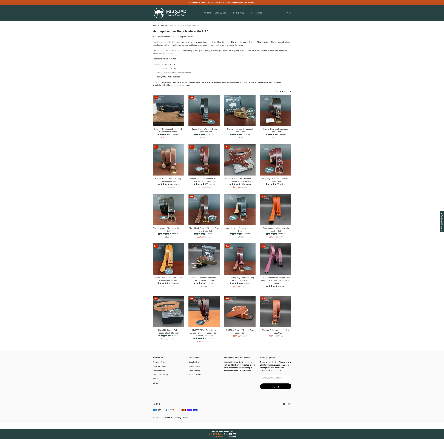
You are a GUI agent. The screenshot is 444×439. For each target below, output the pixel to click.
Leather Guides (159, 370)
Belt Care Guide (159, 366)
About (155, 379)
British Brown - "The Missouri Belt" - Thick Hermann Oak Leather (204, 180)
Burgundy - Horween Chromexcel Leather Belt (276, 180)
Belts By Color (221, 13)
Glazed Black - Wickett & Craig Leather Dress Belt (204, 130)
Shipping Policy (194, 362)
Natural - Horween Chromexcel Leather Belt (240, 130)
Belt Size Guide (159, 362)
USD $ (157, 404)
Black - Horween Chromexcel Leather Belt (168, 229)
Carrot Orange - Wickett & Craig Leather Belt (276, 229)
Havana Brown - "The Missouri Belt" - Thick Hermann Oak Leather (240, 180)
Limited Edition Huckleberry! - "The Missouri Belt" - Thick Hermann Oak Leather (275, 280)
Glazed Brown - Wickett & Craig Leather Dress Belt (168, 180)
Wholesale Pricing (160, 375)
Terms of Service (195, 375)
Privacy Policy (194, 370)
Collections (164, 25)
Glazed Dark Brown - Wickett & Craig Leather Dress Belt (204, 229)
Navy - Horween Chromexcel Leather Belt (240, 229)
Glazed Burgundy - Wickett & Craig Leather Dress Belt (240, 279)
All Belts (207, 13)
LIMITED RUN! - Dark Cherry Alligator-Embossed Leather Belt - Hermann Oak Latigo (204, 333)
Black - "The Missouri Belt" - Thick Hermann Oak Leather (168, 130)
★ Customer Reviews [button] (442, 222)
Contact (156, 383)
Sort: (282, 91)
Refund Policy (194, 366)
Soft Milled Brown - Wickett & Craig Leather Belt (240, 331)
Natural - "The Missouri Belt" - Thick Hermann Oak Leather (168, 279)
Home (155, 25)
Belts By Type (239, 13)
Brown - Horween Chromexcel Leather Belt (275, 130)
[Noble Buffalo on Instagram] (288, 404)
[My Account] (280, 13)
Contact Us (228, 362)
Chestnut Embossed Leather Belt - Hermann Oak (276, 331)
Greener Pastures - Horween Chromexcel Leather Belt (204, 279)
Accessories (256, 13)
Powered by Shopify (179, 418)
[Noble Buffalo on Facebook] (283, 404)
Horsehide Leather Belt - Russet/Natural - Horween (168, 331)
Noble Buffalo (164, 418)
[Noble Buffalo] (170, 13)
